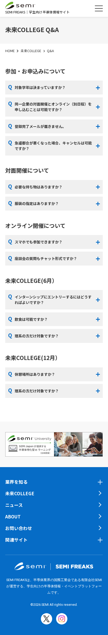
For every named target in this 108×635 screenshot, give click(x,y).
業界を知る (16, 481)
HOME (10, 51)
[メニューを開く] (99, 8)
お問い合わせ (18, 528)
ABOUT (13, 516)
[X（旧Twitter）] (46, 618)
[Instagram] (61, 618)
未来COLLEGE (30, 51)
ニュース (14, 505)
